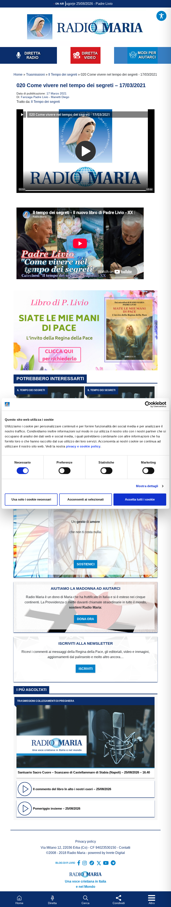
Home (18, 74)
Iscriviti (86, 668)
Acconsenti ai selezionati (85, 499)
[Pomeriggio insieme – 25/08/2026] (24, 808)
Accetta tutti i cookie (140, 499)
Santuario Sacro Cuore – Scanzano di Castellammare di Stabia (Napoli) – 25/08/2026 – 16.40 (84, 772)
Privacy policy (85, 841)
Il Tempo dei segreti (62, 74)
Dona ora (85, 619)
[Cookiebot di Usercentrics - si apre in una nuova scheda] (148, 404)
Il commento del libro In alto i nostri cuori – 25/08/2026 (72, 789)
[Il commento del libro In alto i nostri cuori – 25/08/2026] (24, 788)
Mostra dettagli (147, 486)
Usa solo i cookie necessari (31, 499)
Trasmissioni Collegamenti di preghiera (45, 700)
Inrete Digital (115, 853)
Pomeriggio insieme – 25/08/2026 (56, 808)
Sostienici (85, 564)
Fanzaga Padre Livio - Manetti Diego (45, 97)
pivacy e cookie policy (83, 446)
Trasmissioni (35, 74)
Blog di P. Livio (65, 862)
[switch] (64, 470)
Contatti (124, 847)
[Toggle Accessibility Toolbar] (161, 15)
